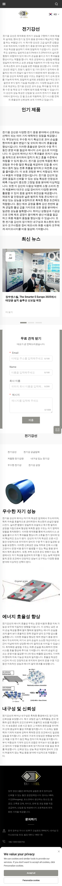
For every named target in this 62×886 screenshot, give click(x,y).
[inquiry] (57, 430)
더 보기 (9, 312)
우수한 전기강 (14, 465)
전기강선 (12, 452)
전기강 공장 (34, 465)
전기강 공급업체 (32, 452)
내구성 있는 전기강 (40, 458)
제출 (31, 420)
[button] (23, 322)
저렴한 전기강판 (16, 458)
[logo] (23, 14)
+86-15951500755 (16, 842)
